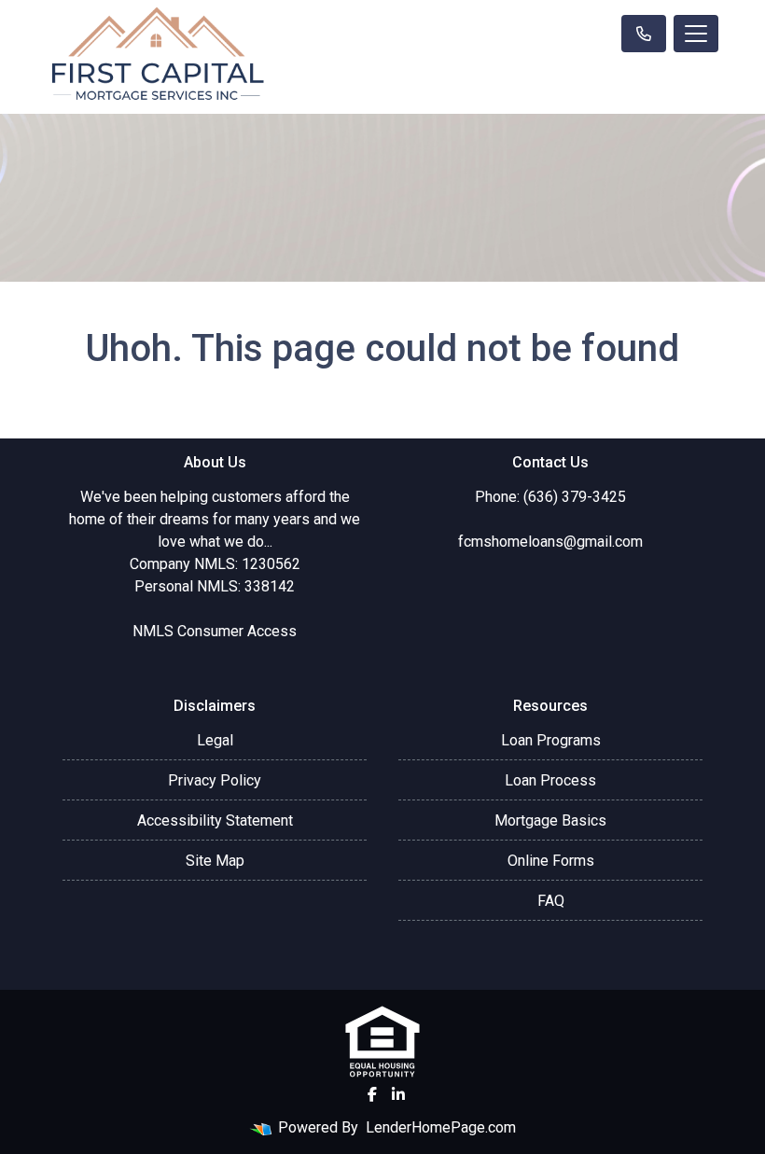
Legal (215, 740)
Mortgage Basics (550, 820)
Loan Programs (551, 740)
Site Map (215, 860)
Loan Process (550, 780)
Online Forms (551, 860)
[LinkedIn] (398, 1094)
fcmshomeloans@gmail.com (550, 541)
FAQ (550, 901)
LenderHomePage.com (441, 1127)
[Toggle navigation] (696, 33)
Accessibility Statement (215, 820)
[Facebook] (372, 1094)
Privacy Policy (214, 780)
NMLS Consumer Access (214, 631)
